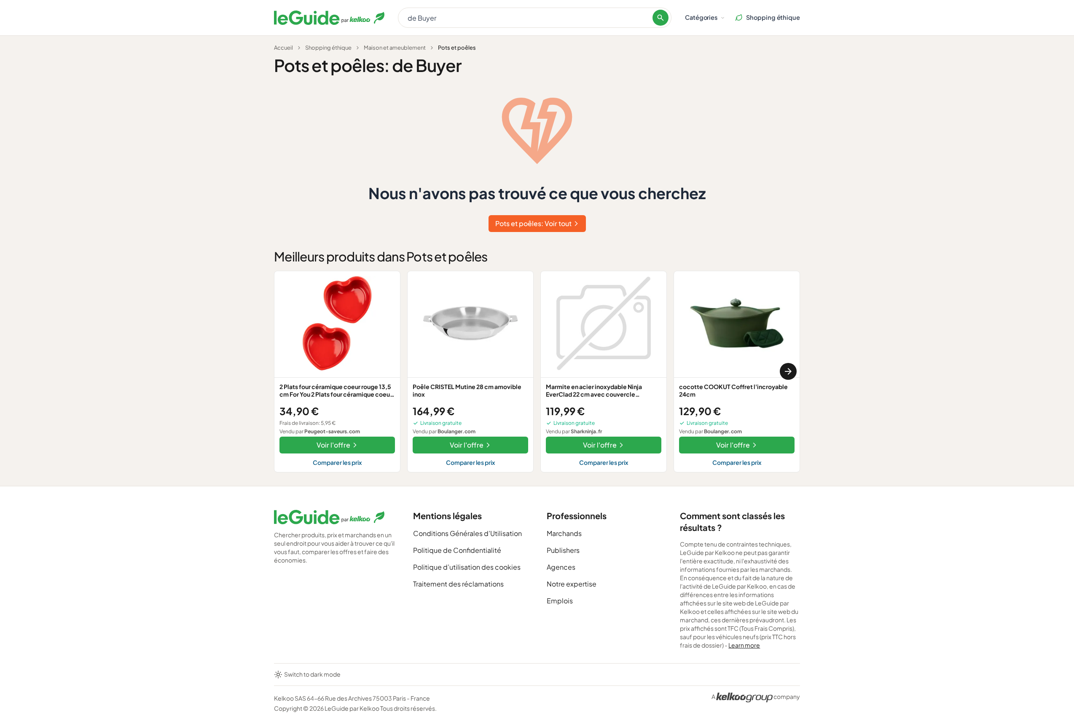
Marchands (564, 533)
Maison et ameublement (395, 47)
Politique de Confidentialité (457, 550)
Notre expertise (571, 583)
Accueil (283, 47)
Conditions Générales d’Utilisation (467, 533)
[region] (537, 371)
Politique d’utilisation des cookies (467, 567)
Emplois (560, 600)
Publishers (563, 550)
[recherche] (660, 18)
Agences (561, 567)
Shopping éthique (328, 47)
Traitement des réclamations (458, 583)
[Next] (788, 371)
